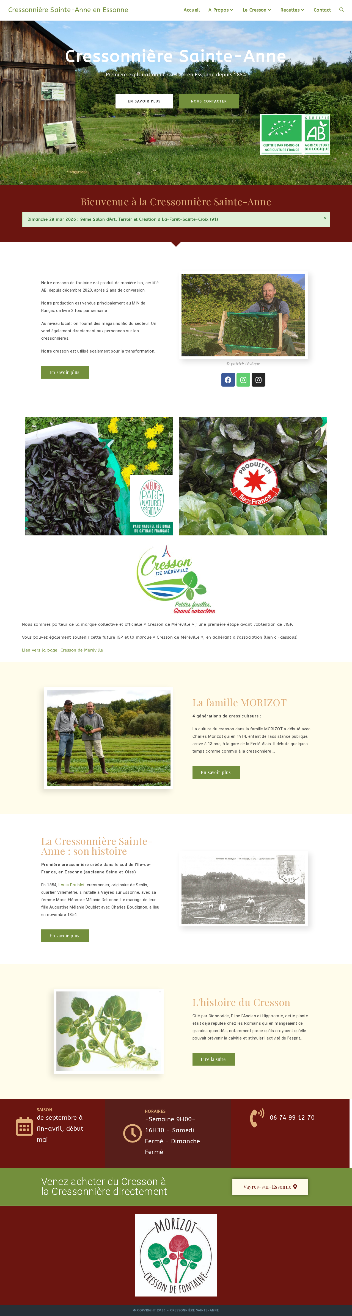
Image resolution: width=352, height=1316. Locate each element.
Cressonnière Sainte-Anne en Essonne (68, 10)
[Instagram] (243, 380)
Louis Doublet (72, 884)
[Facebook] (228, 380)
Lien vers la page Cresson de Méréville (62, 650)
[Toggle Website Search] (341, 10)
